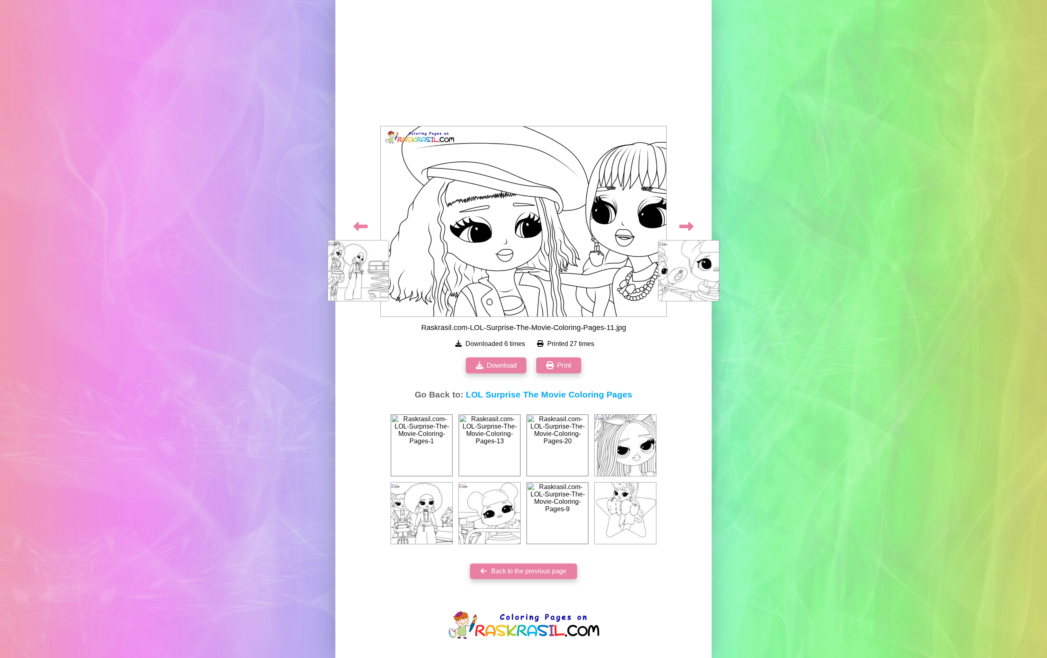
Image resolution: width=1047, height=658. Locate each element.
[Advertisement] (523, 65)
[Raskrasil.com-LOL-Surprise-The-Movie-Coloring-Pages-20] (557, 445)
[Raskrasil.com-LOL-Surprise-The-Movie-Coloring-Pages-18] (422, 513)
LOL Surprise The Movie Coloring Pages (549, 395)
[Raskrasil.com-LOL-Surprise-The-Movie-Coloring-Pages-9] (557, 513)
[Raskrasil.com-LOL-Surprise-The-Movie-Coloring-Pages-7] (625, 513)
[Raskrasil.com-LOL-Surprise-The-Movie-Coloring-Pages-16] (489, 513)
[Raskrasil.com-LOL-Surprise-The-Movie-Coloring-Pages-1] (422, 445)
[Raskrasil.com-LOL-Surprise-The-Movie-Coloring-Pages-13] (489, 445)
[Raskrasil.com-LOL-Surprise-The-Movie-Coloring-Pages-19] (625, 445)
